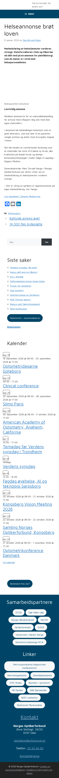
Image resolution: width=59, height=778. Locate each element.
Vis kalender (9, 562)
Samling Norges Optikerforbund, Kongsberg (28, 530)
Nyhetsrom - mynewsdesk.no (25, 318)
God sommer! (17, 290)
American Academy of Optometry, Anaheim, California (24, 427)
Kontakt (29, 717)
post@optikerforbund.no (29, 740)
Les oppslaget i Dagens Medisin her (22, 196)
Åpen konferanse (18, 308)
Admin (29, 773)
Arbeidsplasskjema (42, 675)
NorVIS (44, 620)
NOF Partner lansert (20, 299)
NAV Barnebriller (38, 690)
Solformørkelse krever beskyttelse (27, 281)
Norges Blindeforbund (22, 620)
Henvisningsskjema (16, 675)
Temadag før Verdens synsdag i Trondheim (23, 449)
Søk (47, 242)
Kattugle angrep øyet (24, 218)
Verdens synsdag (19, 466)
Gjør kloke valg (36, 612)
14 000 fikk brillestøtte (25, 224)
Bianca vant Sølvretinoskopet (25, 304)
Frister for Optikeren (20, 286)
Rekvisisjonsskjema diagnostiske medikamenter (29, 666)
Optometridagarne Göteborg (20, 368)
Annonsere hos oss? (20, 583)
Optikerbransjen (23, 627)
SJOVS (41, 627)
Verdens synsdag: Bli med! (23, 267)
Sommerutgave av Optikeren (24, 295)
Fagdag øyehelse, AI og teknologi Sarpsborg (25, 483)
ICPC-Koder (15, 682)
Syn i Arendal (16, 276)
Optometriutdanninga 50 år (29, 642)
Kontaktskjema (29, 756)
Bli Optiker (17, 690)
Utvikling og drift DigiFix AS (39, 770)
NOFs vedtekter (29, 697)
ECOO (19, 612)
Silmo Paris (13, 403)
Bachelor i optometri (39, 682)
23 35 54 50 (35, 748)
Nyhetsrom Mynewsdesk (29, 705)
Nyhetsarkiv (14, 213)
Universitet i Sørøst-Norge (29, 634)
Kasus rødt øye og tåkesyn (23, 272)
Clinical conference (21, 385)
